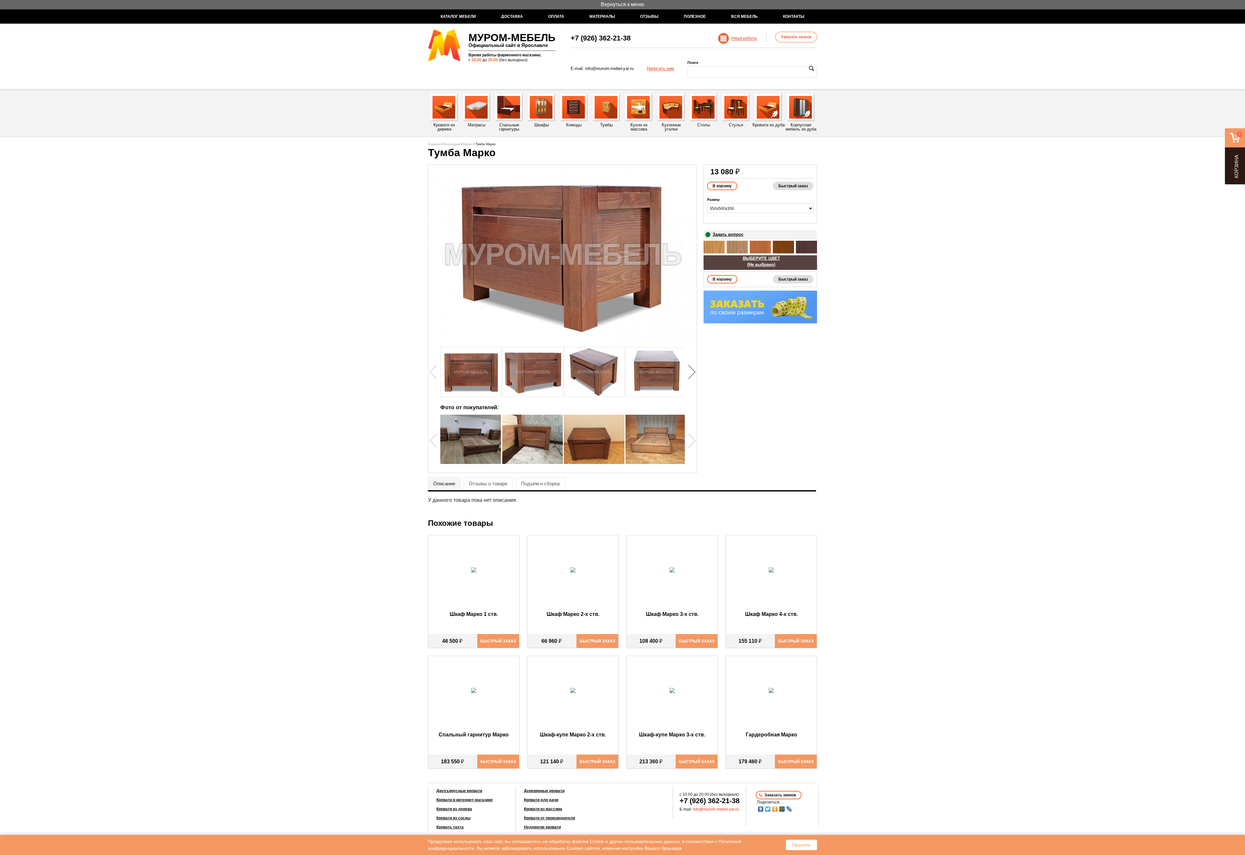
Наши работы (744, 38)
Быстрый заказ (793, 186)
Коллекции (451, 144)
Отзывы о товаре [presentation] (488, 483)
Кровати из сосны (453, 818)
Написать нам (660, 68)
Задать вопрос (728, 234)
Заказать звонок (796, 37)
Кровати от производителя (549, 818)
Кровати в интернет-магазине (464, 800)
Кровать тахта (450, 827)
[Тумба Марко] (562, 254)
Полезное (695, 16)
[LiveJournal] (789, 809)
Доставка (512, 16)
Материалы (602, 16)
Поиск (692, 62)
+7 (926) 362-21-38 (601, 38)
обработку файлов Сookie (576, 841)
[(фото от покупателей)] (470, 462)
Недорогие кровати (542, 827)
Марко (468, 144)
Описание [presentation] (444, 483)
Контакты (793, 16)
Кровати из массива (543, 809)
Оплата (556, 16)
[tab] (444, 484)
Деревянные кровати (544, 791)
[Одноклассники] (774, 809)
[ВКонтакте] (760, 809)
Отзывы (649, 16)
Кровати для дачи (541, 800)
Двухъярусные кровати (459, 791)
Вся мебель (744, 16)
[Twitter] (767, 809)
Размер (713, 200)
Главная (434, 144)
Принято (801, 845)
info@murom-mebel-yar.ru (609, 68)
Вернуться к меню (622, 4)
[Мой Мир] (782, 809)
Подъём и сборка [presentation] (540, 483)
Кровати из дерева (454, 809)
